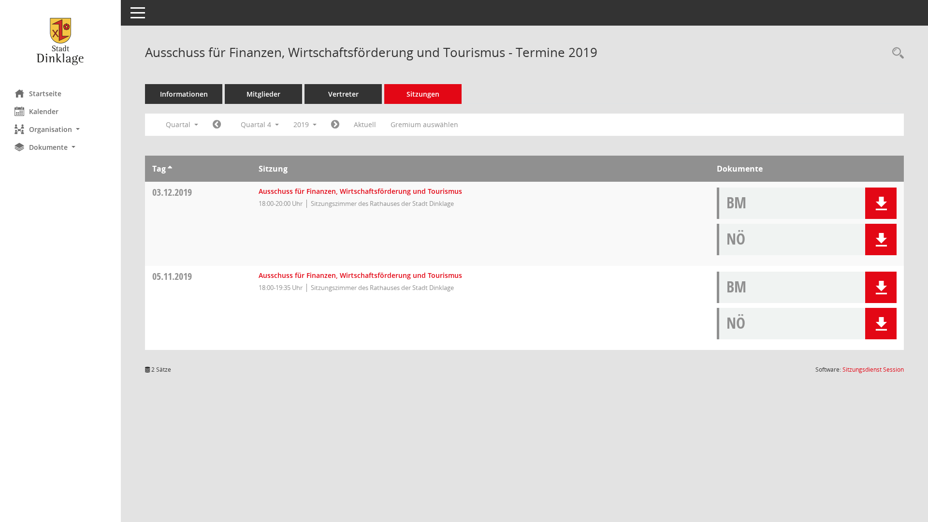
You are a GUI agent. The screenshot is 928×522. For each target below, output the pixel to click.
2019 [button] (302, 124)
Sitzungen (422, 94)
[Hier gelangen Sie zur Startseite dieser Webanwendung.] (60, 41)
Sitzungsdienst (873, 369)
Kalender (43, 111)
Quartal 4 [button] (257, 124)
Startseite (45, 93)
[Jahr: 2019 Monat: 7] (216, 124)
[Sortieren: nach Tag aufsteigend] (170, 168)
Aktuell (365, 124)
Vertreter (343, 94)
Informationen (184, 94)
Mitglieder (263, 94)
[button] (60, 129)
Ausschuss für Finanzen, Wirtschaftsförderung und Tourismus (360, 191)
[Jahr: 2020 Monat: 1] (335, 124)
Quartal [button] (179, 124)
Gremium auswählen (424, 124)
